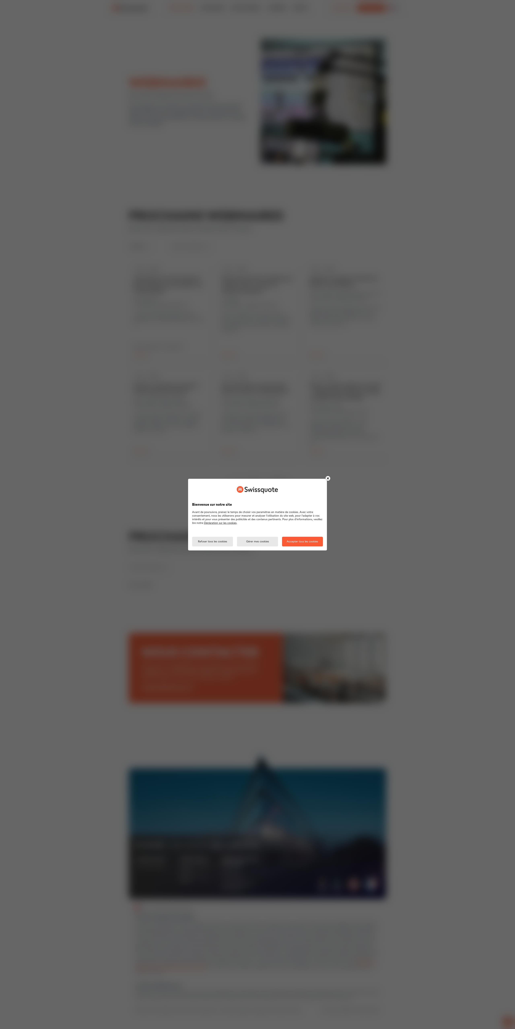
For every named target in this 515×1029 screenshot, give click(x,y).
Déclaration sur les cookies (220, 523)
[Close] (327, 478)
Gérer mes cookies (257, 541)
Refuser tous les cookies (212, 541)
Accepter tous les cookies (302, 541)
